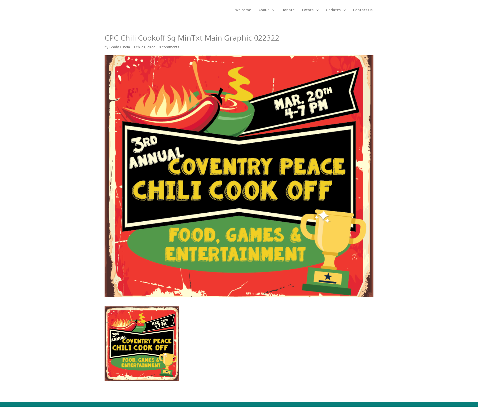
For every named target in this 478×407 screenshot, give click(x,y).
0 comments (169, 47)
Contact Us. (363, 10)
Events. (308, 10)
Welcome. (243, 10)
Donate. (289, 10)
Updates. (334, 10)
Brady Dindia (119, 47)
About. (264, 10)
